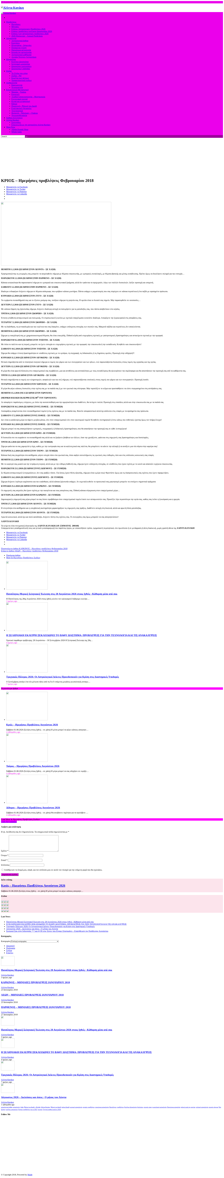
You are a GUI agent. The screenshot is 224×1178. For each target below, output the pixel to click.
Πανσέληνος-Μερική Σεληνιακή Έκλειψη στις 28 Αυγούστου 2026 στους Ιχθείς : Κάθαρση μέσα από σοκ (61, 594)
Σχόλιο (4, 851)
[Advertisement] (112, 157)
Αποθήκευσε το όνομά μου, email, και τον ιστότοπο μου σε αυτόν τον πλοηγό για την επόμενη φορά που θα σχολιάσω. (53, 870)
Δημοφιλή (10, 946)
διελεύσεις (140, 1107)
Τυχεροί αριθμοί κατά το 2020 (52, 1109)
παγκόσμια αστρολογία (102, 1107)
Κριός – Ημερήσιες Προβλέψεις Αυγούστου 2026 (32, 724)
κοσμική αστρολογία (76, 1107)
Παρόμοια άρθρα (13, 555)
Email (4, 860)
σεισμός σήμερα (213, 1107)
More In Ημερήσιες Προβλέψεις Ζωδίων (23, 558)
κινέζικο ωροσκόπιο (12, 1109)
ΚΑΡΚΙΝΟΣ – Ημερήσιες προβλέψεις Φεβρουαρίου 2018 (34, 548)
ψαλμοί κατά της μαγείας (188, 1107)
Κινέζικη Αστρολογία (130, 1107)
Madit (29, 1175)
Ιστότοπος (5, 865)
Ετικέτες (9, 953)
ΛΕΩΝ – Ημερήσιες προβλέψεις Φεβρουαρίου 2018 (29, 551)
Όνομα (4, 855)
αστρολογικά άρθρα (6, 1107)
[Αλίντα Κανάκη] (12, 7)
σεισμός (40, 1109)
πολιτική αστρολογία (202, 1107)
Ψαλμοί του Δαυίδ (56, 1107)
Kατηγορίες (6, 941)
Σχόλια (9, 950)
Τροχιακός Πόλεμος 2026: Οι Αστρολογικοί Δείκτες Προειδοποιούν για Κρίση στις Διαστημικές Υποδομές (62, 676)
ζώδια (22, 1107)
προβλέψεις (120, 1107)
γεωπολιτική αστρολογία (159, 1107)
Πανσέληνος (113, 1107)
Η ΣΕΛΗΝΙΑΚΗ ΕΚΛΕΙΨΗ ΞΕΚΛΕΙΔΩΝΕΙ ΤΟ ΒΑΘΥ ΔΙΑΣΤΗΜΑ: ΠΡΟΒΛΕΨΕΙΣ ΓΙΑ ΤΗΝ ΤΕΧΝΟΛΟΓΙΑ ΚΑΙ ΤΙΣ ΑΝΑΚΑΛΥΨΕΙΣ (81, 635)
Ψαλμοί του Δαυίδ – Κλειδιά (32, 1107)
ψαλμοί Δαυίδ (65, 1107)
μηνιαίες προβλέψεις (89, 1107)
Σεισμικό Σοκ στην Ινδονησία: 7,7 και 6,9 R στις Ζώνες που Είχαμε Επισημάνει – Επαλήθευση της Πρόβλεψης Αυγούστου (57, 931)
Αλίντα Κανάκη (7, 975)
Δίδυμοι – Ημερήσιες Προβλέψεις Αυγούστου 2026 (33, 807)
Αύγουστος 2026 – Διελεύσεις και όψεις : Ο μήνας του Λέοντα (32, 929)
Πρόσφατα (10, 948)
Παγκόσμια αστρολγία (173, 1107)
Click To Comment (9, 822)
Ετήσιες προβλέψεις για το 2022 (27, 1109)
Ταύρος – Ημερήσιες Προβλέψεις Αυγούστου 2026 (32, 766)
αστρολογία (16, 1107)
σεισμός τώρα (148, 1107)
